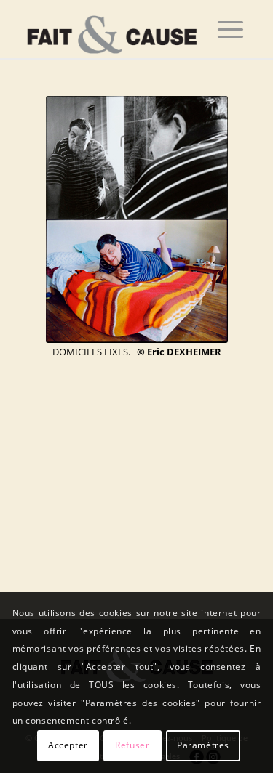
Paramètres (203, 745)
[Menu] (230, 29)
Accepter (68, 745)
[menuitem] (230, 29)
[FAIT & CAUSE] (113, 29)
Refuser (132, 745)
